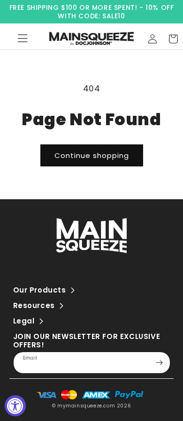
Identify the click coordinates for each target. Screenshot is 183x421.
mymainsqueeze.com (86, 405)
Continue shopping (91, 155)
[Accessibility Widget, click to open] (15, 405)
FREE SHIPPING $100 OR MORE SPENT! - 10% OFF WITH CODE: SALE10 (91, 11)
